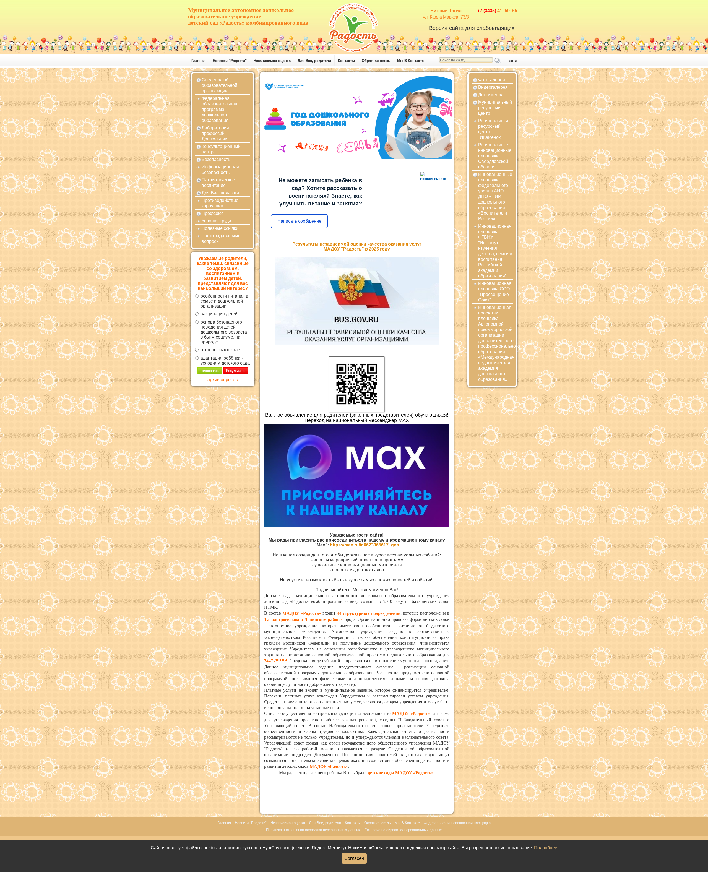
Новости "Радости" (230, 61)
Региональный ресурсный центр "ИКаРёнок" (493, 129)
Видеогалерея (493, 87)
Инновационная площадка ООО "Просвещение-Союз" (494, 291)
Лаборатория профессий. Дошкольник (215, 133)
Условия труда (216, 220)
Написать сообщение (299, 221)
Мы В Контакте (410, 61)
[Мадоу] (354, 26)
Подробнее (545, 847)
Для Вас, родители (314, 61)
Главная (198, 61)
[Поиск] (497, 61)
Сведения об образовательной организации (219, 85)
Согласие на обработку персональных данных (403, 830)
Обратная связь (376, 61)
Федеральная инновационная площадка (457, 823)
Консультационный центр (221, 149)
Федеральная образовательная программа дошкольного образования (219, 109)
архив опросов (222, 379)
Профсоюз (212, 213)
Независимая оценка (272, 61)
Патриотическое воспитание (218, 183)
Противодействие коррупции (220, 203)
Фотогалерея (491, 79)
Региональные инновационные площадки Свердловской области (494, 155)
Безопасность (216, 159)
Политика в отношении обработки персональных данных (313, 830)
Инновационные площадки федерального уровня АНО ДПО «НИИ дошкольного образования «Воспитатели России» (495, 196)
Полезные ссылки (220, 228)
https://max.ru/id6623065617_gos (364, 545)
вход (512, 60)
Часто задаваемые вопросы (221, 238)
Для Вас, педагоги (220, 193)
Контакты (346, 61)
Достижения (490, 94)
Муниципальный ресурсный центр (495, 108)
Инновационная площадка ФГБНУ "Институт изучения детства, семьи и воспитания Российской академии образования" (495, 251)
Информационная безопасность (220, 170)
